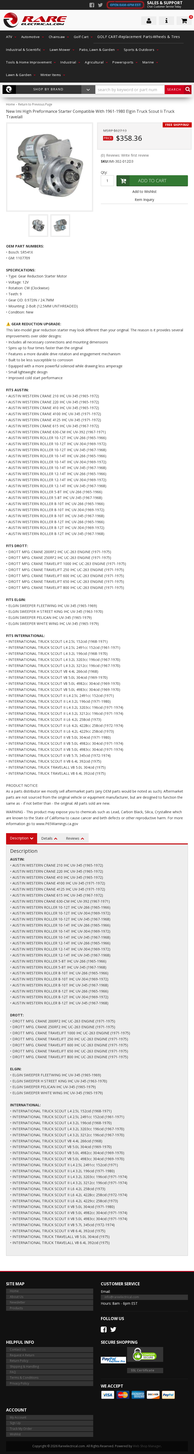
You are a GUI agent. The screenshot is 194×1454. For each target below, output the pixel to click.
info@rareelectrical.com (122, 1297)
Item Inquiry (144, 199)
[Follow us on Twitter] (100, 5)
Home (10, 104)
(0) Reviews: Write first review (125, 155)
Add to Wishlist (144, 191)
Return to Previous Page (35, 104)
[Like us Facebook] (91, 5)
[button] (9, 36)
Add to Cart (152, 181)
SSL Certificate (142, 1370)
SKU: (105, 161)
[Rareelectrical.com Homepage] (35, 20)
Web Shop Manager (147, 1446)
